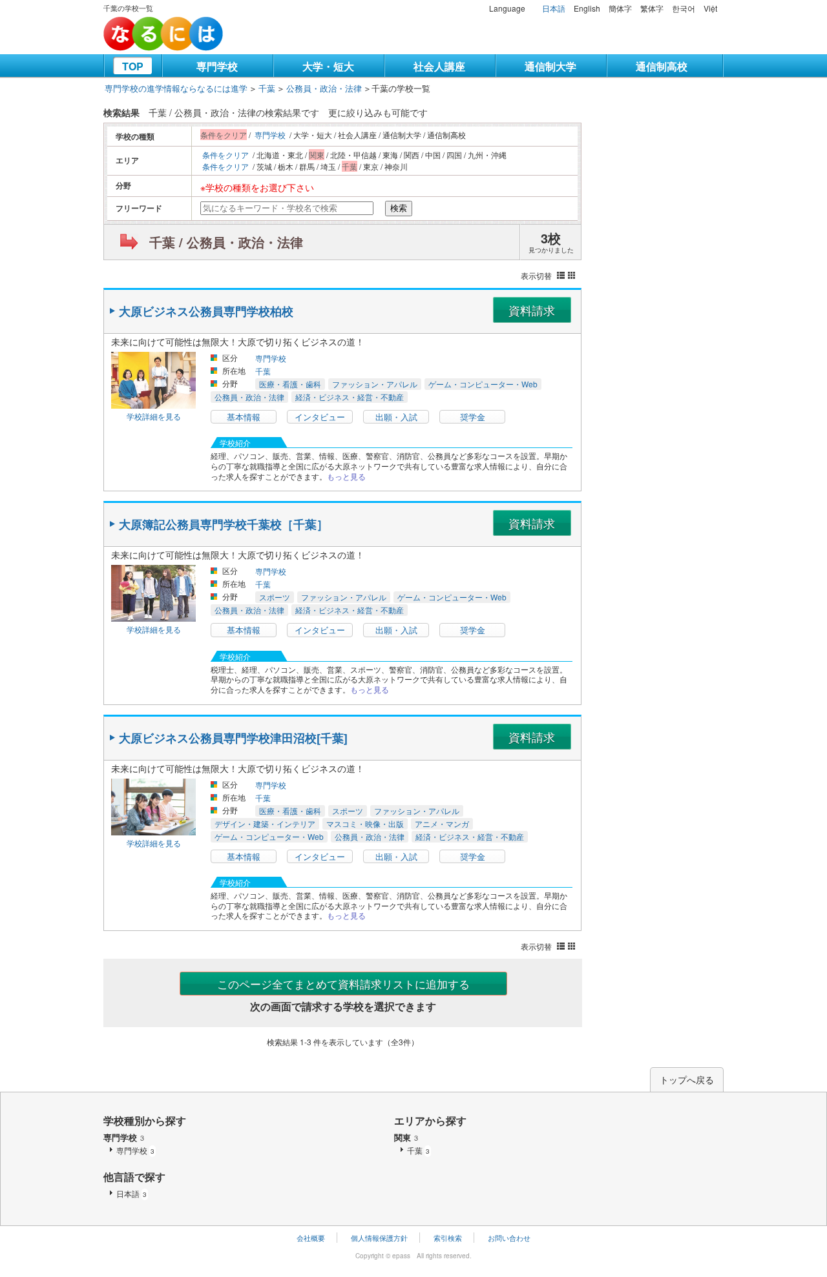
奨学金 (472, 417)
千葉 (266, 88)
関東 (406, 1137)
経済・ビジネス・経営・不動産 (349, 396)
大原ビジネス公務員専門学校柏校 (206, 311)
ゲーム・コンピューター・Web (483, 383)
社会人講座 (439, 66)
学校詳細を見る (154, 416)
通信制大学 (550, 66)
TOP (132, 66)
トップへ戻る (687, 1079)
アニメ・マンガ (442, 823)
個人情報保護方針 (379, 1237)
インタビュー (320, 417)
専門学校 (217, 66)
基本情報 (243, 417)
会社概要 (311, 1237)
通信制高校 (661, 66)
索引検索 (448, 1237)
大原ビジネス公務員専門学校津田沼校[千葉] (233, 738)
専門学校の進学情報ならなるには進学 (176, 88)
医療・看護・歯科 (290, 383)
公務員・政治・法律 (324, 88)
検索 (398, 208)
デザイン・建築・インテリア (265, 823)
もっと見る (346, 476)
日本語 (553, 8)
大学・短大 (328, 66)
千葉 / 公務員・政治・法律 (226, 241)
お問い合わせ (509, 1237)
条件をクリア (225, 154)
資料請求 (531, 309)
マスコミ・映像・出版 (365, 823)
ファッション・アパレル (374, 383)
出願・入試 (396, 417)
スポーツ (274, 596)
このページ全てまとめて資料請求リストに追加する (343, 984)
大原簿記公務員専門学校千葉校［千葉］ (223, 524)
